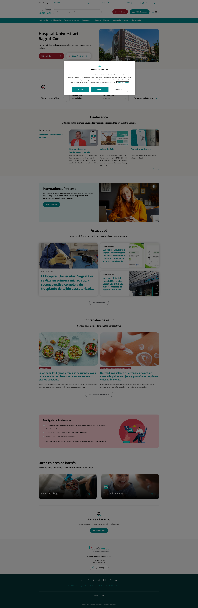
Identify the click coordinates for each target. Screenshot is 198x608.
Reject (100, 89)
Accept (81, 89)
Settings (119, 89)
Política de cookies (122, 82)
